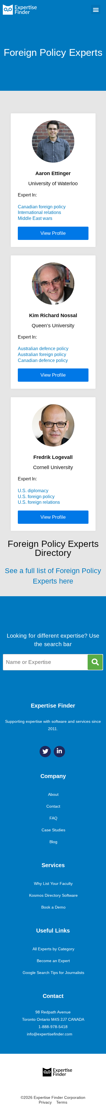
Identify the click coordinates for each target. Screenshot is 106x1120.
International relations (39, 212)
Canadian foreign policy (42, 206)
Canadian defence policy (43, 360)
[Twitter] (45, 751)
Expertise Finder (53, 706)
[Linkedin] (59, 751)
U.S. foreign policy (36, 496)
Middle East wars (35, 218)
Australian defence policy (43, 348)
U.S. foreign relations (39, 502)
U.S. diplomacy (33, 490)
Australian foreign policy (42, 354)
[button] (95, 9)
